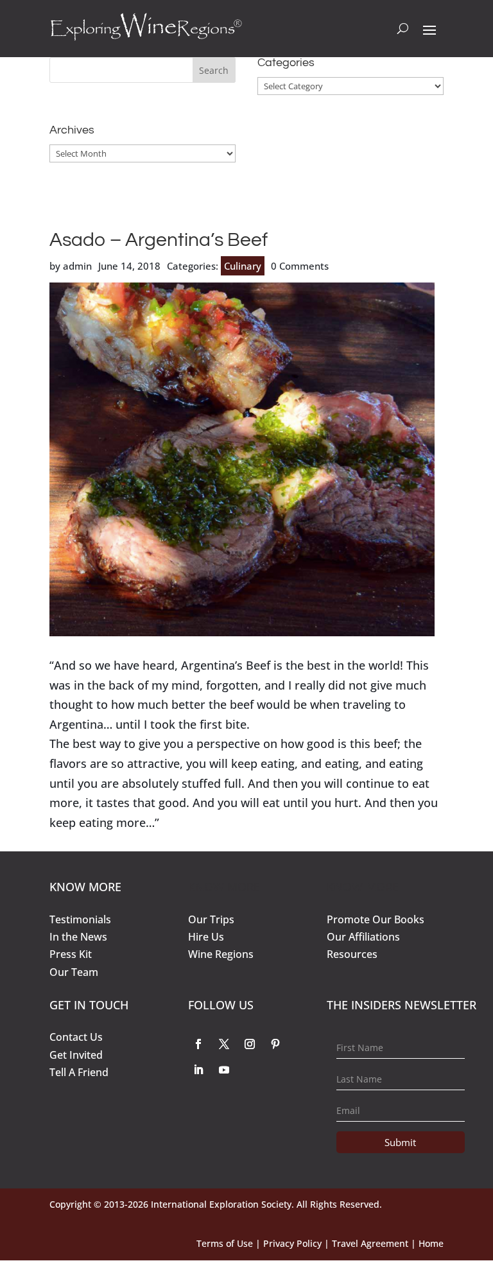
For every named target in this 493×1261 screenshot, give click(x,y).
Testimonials (80, 919)
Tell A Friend (78, 1072)
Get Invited (76, 1055)
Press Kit (70, 954)
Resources (352, 954)
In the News (78, 937)
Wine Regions (221, 954)
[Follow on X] (224, 1044)
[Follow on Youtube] (224, 1069)
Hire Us (206, 937)
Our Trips (211, 919)
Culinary (242, 265)
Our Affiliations (363, 937)
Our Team (73, 972)
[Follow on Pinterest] (275, 1044)
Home (431, 1243)
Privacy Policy (292, 1243)
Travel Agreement (370, 1243)
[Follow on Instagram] (249, 1044)
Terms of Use (224, 1243)
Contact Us (76, 1037)
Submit (400, 1142)
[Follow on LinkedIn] (198, 1069)
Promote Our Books (375, 919)
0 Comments (300, 265)
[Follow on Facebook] (198, 1044)
